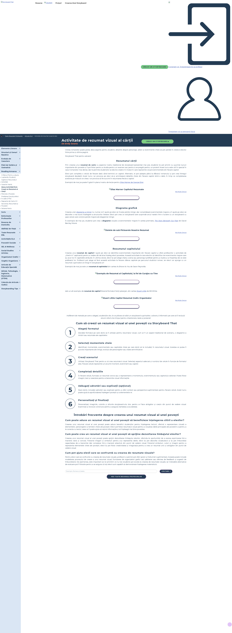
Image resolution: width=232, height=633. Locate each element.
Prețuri (59, 3)
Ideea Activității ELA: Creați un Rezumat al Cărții (9, 189)
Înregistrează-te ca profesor (190, 67)
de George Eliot (131, 182)
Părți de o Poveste (8, 194)
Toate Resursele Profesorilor (14, 136)
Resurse (38, 3)
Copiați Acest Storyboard (126, 198)
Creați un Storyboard (154, 67)
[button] (49, 3)
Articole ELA (29, 136)
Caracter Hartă (6, 184)
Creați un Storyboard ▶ (157, 141)
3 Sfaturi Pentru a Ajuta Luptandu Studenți (10, 176)
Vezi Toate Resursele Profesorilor (126, 476)
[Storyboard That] (7, 2)
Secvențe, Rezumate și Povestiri (9, 205)
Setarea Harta (6, 208)
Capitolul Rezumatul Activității (9, 181)
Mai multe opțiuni (181, 192)
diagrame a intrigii (84, 212)
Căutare (165, 471)
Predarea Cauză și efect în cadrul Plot (10, 198)
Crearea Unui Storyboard (75, 3)
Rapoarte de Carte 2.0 (9, 201)
